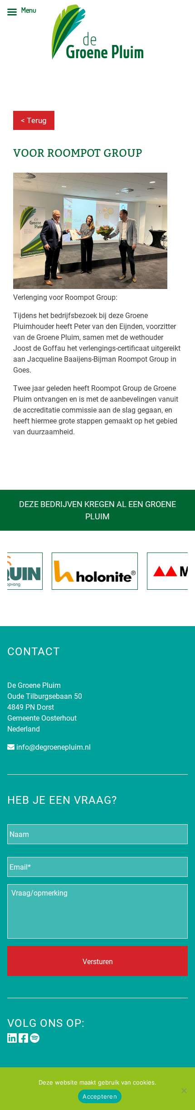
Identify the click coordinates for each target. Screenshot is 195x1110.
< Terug (34, 120)
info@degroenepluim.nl (53, 747)
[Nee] (183, 1090)
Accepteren (100, 1096)
